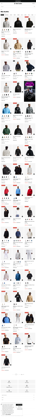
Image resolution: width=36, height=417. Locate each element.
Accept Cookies (19, 404)
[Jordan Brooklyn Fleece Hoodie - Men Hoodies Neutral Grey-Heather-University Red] (6, 241)
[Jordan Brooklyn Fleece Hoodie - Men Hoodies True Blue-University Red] (8, 241)
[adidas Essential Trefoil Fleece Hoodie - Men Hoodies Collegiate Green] (4, 198)
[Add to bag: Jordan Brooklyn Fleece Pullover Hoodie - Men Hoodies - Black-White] (22, 174)
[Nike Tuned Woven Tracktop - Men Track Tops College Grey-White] (4, 325)
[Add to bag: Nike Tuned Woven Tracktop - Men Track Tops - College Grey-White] (10, 280)
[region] (18, 1)
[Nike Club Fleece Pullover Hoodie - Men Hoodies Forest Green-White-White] (8, 30)
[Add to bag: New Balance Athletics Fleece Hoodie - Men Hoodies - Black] (34, 280)
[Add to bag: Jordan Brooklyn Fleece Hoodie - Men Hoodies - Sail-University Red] (34, 237)
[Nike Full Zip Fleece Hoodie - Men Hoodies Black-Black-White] (4, 73)
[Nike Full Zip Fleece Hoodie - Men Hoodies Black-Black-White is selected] (14, 73)
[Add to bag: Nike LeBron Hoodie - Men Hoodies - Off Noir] (22, 91)
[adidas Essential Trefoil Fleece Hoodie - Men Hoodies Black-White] (6, 198)
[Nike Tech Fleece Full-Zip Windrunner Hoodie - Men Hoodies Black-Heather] (29, 52)
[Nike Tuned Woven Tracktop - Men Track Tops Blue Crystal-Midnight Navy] (4, 283)
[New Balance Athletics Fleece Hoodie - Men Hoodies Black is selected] (26, 283)
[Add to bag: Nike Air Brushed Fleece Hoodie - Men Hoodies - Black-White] (22, 26)
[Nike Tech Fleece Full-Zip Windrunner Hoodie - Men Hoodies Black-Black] (8, 95)
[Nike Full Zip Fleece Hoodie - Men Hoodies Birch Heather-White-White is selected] (2, 73)
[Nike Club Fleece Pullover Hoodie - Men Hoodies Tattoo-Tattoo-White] (6, 30)
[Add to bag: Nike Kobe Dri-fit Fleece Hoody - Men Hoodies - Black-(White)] (22, 134)
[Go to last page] (23, 374)
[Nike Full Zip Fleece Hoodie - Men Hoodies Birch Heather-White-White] (16, 73)
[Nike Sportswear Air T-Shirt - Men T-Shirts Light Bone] (4, 347)
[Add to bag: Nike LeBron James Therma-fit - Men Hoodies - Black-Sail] (34, 155)
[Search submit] (34, 6)
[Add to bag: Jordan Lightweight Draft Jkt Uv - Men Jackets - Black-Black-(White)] (34, 322)
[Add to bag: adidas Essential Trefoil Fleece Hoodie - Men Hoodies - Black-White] (34, 216)
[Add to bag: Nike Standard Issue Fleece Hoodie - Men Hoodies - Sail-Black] (10, 155)
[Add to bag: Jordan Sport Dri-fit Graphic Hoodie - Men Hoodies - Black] (10, 216)
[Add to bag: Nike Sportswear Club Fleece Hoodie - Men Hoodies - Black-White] (22, 113)
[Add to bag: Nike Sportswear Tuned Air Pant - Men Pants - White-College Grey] (10, 258)
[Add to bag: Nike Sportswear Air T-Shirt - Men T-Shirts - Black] (10, 343)
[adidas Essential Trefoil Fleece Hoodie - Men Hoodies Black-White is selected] (26, 219)
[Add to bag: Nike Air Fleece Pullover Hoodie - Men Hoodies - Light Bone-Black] (10, 48)
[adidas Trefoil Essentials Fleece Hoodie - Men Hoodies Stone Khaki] (27, 177)
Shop (2, 399)
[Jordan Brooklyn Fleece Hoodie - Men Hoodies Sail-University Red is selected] (26, 241)
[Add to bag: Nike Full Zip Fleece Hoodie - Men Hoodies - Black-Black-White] (22, 70)
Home (1, 9)
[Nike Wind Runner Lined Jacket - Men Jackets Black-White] (16, 347)
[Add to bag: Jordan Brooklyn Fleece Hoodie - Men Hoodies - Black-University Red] (10, 237)
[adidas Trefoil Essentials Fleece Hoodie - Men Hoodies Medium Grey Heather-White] (4, 304)
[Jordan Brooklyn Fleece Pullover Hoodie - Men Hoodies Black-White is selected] (14, 177)
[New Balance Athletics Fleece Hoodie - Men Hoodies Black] (27, 283)
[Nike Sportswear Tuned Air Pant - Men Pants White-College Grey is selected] (2, 262)
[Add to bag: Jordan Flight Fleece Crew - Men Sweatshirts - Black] (10, 364)
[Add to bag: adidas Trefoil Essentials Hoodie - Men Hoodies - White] (22, 216)
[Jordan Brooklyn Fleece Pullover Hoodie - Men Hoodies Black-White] (16, 198)
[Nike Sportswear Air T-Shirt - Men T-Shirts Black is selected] (2, 347)
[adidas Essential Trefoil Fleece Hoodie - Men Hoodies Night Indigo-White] (8, 198)
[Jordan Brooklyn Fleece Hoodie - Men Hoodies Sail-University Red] (4, 241)
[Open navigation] (1, 3)
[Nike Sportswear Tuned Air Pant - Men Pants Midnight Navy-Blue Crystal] (4, 262)
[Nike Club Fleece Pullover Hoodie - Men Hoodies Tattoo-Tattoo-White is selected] (26, 137)
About (2, 397)
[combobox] (18, 6)
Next (22, 374)
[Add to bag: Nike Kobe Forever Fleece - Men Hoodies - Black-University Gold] (22, 155)
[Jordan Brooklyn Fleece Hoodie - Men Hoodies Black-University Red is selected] (2, 241)
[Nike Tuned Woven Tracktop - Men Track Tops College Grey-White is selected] (2, 283)
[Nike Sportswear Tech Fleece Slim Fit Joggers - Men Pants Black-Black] (16, 325)
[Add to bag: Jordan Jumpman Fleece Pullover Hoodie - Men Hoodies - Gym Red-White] (34, 195)
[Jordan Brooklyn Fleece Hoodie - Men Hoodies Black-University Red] (27, 241)
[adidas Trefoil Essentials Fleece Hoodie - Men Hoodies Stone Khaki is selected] (2, 304)
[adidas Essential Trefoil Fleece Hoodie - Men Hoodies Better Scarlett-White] (29, 219)
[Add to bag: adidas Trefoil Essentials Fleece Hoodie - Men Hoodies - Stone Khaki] (10, 301)
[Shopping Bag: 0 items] (34, 3)
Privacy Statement (8, 414)
